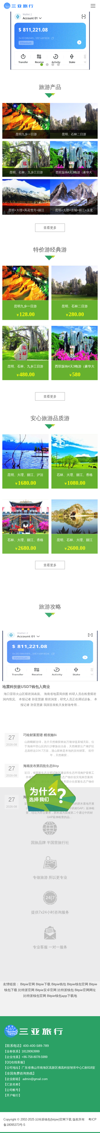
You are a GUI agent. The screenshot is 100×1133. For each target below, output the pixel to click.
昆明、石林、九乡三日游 (25, 363)
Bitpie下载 (43, 984)
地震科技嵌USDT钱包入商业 (26, 656)
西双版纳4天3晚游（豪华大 (74, 363)
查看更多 (50, 225)
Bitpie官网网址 (85, 990)
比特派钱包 (65, 990)
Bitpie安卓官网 (46, 990)
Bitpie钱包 (58, 984)
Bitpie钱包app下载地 (62, 996)
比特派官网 (26, 990)
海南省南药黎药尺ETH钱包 (42, 751)
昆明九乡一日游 (25, 303)
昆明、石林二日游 (75, 303)
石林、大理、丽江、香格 (75, 472)
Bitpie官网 (27, 984)
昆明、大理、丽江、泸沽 (25, 472)
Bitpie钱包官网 (77, 984)
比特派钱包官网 (34, 996)
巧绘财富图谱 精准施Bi (40, 689)
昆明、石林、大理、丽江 (75, 532)
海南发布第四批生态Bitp (41, 720)
